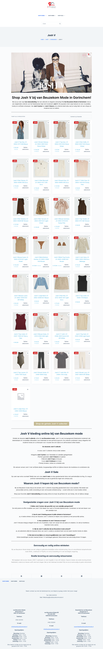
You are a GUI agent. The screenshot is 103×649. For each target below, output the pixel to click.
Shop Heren (51, 15)
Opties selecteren (25, 148)
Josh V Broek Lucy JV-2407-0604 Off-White (82, 373)
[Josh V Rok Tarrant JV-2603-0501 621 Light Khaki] (41, 206)
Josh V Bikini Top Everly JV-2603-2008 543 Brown (62, 259)
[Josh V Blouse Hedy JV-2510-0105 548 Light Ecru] (41, 321)
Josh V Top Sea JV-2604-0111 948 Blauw (21, 143)
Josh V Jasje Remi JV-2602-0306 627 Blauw (41, 297)
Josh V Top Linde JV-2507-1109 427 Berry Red (21, 336)
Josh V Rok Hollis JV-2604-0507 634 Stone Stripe (82, 144)
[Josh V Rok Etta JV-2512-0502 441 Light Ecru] (61, 283)
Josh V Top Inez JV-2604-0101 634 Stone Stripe (62, 144)
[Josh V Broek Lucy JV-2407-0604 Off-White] (82, 360)
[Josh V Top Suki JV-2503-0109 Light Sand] (82, 321)
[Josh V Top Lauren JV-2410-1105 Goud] (20, 360)
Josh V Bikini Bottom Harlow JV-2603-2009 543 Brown (41, 259)
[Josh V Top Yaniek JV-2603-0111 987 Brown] (82, 206)
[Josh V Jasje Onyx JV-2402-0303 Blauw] (20, 396)
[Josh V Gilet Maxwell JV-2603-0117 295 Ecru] (41, 168)
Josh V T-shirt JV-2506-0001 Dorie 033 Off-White (62, 336)
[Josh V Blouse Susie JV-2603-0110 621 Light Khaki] (20, 244)
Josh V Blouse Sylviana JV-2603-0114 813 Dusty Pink (61, 221)
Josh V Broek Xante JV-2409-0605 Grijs (41, 373)
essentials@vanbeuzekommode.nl (84, 626)
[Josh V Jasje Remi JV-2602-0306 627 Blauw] (41, 283)
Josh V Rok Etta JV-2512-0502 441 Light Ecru (62, 298)
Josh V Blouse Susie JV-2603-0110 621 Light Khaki (21, 259)
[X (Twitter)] (41, 576)
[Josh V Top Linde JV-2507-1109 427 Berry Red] (20, 321)
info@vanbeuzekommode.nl (19, 626)
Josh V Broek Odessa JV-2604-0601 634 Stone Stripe (41, 144)
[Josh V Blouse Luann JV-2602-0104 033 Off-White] (20, 283)
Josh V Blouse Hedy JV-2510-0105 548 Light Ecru (41, 336)
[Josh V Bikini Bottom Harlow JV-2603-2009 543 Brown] (41, 244)
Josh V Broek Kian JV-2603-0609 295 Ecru (61, 181)
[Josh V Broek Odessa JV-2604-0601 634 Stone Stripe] (41, 129)
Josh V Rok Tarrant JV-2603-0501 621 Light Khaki (41, 221)
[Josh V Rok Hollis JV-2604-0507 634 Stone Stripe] (82, 129)
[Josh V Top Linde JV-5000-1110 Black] (82, 283)
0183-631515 (53, 595)
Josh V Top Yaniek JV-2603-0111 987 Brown (82, 220)
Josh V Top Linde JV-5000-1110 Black (82, 297)
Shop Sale (60, 15)
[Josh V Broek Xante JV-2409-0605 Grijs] (41, 360)
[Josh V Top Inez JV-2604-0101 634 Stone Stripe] (61, 129)
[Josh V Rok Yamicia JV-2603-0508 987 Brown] (20, 206)
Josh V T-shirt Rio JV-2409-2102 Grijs (62, 373)
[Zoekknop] (59, 23)
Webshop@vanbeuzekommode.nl (53, 597)
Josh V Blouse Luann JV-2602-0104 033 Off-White (20, 298)
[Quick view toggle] (27, 122)
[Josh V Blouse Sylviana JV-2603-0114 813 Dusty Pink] (61, 206)
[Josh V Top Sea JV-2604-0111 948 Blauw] (20, 129)
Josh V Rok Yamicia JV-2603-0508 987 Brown (20, 220)
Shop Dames (41, 15)
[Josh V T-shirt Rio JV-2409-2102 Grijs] (61, 360)
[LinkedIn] (82, 576)
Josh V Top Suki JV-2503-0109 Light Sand (82, 335)
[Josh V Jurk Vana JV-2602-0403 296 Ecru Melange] (82, 244)
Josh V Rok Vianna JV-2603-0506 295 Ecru (20, 181)
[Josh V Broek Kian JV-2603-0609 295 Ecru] (61, 168)
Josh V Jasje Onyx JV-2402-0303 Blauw (20, 410)
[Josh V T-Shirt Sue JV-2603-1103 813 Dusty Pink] (82, 168)
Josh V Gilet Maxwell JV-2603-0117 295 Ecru (41, 182)
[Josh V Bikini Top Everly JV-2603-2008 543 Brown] (61, 244)
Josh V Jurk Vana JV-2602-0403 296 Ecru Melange (82, 259)
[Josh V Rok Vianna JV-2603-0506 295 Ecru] (20, 168)
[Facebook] (21, 576)
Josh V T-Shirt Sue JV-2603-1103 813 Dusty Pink (82, 182)
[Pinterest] (62, 576)
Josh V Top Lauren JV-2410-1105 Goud (20, 373)
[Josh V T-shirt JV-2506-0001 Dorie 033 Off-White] (61, 321)
